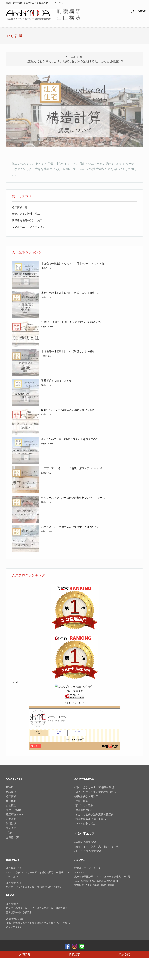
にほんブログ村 (74, 691)
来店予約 (124, 954)
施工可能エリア (15, 814)
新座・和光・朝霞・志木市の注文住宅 (97, 846)
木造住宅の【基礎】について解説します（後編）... (70, 351)
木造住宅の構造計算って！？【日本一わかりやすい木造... (74, 263)
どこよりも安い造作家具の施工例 (94, 814)
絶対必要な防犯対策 (86, 796)
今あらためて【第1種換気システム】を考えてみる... (70, 439)
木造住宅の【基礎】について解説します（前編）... (70, 292)
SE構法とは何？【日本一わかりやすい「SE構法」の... (72, 322)
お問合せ (25, 954)
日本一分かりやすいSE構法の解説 (94, 787)
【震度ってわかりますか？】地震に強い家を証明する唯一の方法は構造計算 (74, 61)
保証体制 (11, 801)
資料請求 (74, 954)
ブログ (10, 832)
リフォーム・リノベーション (28, 226)
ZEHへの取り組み (85, 823)
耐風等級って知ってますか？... (58, 380)
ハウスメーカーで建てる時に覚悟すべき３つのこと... (71, 527)
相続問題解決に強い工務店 (90, 819)
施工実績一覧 (19, 207)
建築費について (84, 810)
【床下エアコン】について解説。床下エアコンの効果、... (74, 468)
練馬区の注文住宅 (85, 842)
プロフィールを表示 (74, 739)
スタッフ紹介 (13, 810)
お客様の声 (12, 837)
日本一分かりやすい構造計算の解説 (95, 792)
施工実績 (11, 796)
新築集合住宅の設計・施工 (27, 220)
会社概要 (11, 805)
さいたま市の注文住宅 (88, 851)
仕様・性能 (81, 801)
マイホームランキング (74, 703)
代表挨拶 (11, 792)
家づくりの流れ (84, 805)
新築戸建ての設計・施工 (26, 213)
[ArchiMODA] (43, 19)
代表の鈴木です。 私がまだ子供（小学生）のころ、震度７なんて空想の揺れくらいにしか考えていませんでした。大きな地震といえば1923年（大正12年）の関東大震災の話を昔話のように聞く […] (74, 169)
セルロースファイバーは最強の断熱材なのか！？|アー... (73, 497)
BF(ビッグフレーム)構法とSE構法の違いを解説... (69, 410)
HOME (9, 787)
